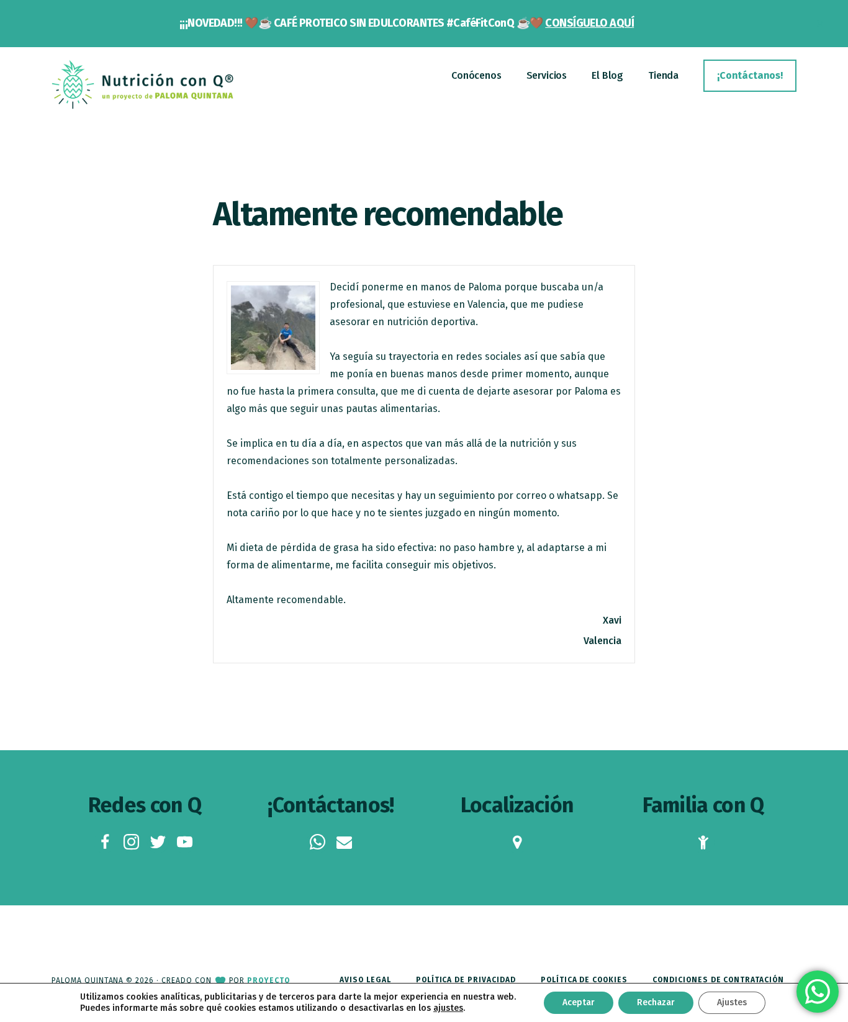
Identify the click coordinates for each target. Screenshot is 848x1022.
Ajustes (732, 1002)
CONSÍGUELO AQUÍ (589, 23)
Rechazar (656, 1002)
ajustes (448, 1008)
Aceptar (578, 1002)
